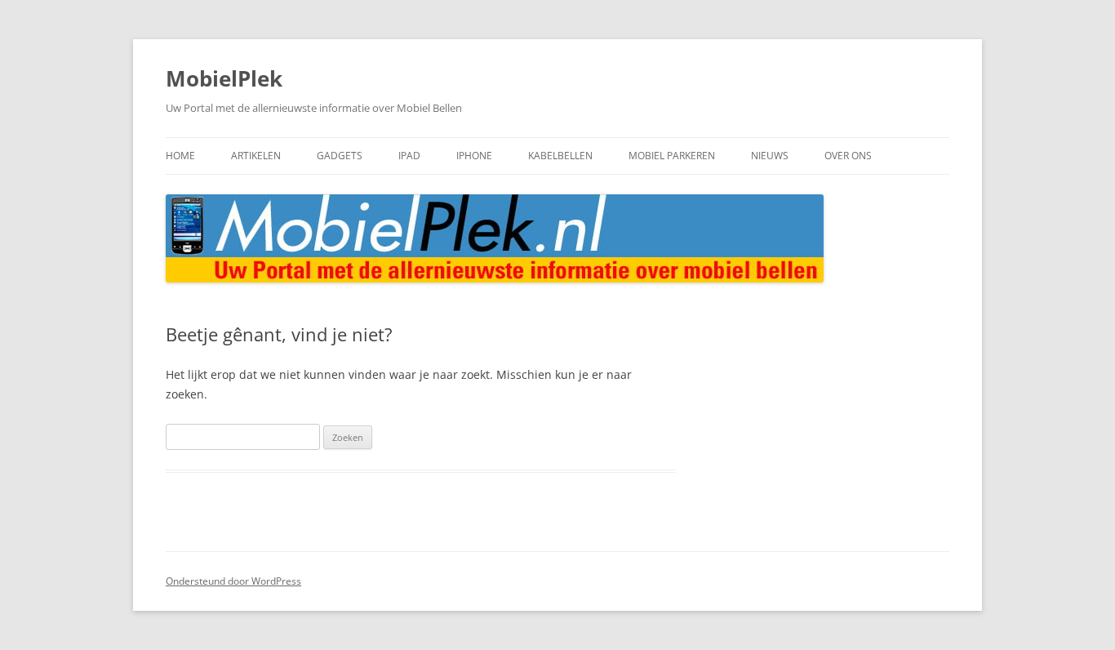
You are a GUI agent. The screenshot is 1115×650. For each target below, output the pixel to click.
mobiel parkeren (672, 155)
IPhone (474, 155)
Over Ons (848, 155)
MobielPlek (224, 78)
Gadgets (339, 155)
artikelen (256, 155)
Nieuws (769, 155)
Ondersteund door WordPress (233, 581)
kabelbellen (560, 155)
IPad (409, 155)
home (180, 155)
